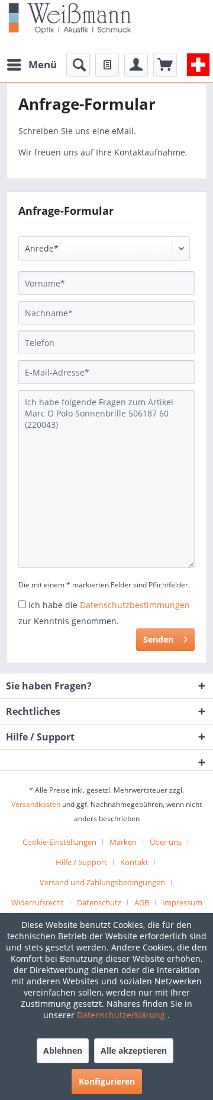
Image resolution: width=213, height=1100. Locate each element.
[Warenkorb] (165, 65)
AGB (141, 902)
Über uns (166, 842)
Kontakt (134, 862)
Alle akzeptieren (134, 1050)
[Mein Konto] (136, 65)
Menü (42, 64)
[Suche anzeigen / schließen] (78, 65)
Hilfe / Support (81, 862)
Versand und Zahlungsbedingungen (102, 882)
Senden (158, 639)
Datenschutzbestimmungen (135, 605)
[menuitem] (31, 65)
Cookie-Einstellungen (59, 842)
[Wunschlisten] (107, 65)
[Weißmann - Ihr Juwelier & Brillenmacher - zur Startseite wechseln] (70, 17)
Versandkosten (35, 804)
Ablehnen (62, 1050)
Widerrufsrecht (37, 902)
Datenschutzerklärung (122, 1014)
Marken (123, 842)
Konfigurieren (107, 1081)
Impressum (182, 902)
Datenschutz (99, 902)
